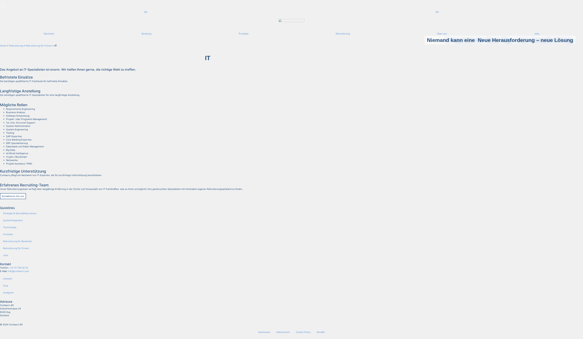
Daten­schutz (283, 332)
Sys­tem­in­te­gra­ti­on (13, 220)
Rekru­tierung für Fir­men (39, 45)
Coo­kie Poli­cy (303, 332)
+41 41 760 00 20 (18, 267)
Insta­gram (8, 292)
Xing (5, 285)
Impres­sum (264, 332)
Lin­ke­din (7, 278)
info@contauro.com (18, 271)
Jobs (5, 255)
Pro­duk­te (8, 234)
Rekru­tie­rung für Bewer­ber (17, 241)
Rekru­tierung (16, 45)
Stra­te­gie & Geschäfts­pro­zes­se (19, 213)
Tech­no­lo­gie (9, 227)
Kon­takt (321, 332)
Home (3, 45)
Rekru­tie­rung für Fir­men (16, 248)
